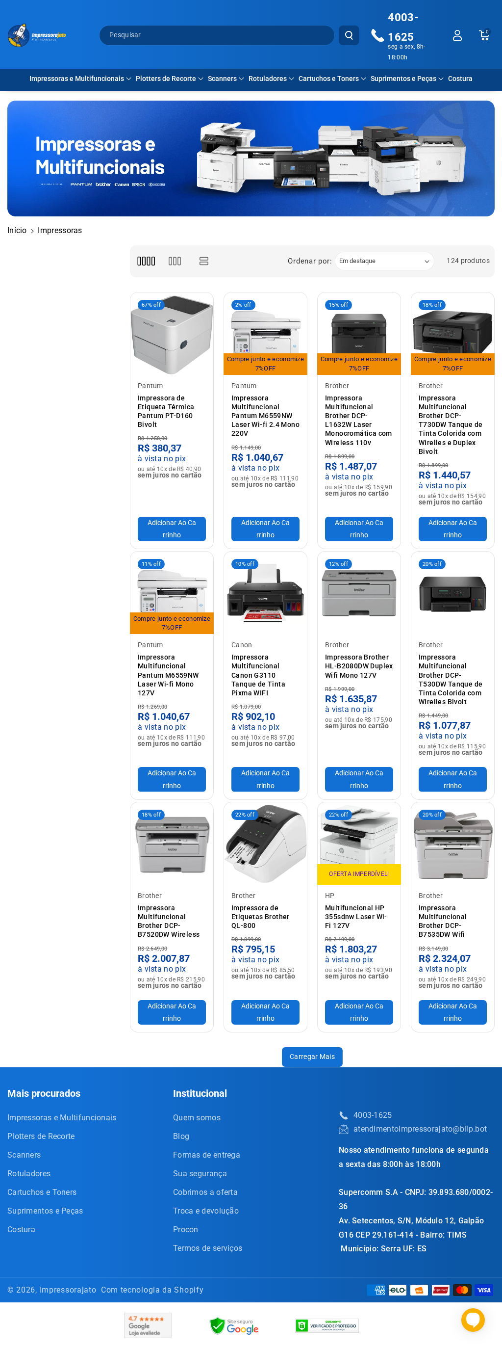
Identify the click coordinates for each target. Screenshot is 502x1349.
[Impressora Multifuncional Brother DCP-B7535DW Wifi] (452, 843)
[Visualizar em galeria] (175, 261)
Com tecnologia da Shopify (152, 1290)
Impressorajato (68, 1290)
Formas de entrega (206, 1155)
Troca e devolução (206, 1211)
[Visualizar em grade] (146, 261)
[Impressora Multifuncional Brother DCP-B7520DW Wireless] (171, 843)
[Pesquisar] (349, 35)
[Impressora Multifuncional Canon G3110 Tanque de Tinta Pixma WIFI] (265, 593)
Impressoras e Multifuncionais (76, 78)
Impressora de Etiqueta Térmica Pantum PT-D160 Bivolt (166, 411)
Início (17, 230)
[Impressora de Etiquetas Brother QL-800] (265, 843)
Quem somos (197, 1117)
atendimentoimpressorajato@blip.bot (420, 1129)
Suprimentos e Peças (403, 78)
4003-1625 (372, 1115)
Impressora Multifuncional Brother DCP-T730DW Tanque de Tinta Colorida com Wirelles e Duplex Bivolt (450, 424)
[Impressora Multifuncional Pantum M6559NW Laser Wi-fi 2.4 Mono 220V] (265, 333)
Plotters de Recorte (166, 78)
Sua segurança (200, 1173)
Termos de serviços (207, 1248)
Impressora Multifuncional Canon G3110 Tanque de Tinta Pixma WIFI (258, 675)
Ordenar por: (310, 261)
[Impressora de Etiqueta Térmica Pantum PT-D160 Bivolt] (171, 333)
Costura (21, 1229)
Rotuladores (268, 78)
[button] (80, 78)
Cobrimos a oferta (205, 1192)
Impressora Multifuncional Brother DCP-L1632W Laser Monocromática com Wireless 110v (358, 420)
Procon (186, 1229)
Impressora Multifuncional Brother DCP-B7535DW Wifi (443, 921)
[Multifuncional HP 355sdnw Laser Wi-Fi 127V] (359, 843)
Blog (181, 1136)
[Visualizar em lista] (204, 261)
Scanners (222, 78)
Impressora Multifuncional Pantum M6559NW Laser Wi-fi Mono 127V (168, 675)
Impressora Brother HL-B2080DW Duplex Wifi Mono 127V (359, 666)
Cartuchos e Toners (329, 78)
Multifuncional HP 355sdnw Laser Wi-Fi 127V (356, 916)
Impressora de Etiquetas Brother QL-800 (260, 916)
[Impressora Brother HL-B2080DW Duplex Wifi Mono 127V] (359, 593)
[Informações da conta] (457, 35)
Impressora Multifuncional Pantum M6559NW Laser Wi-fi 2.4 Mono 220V (265, 416)
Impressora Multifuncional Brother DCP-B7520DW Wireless (169, 921)
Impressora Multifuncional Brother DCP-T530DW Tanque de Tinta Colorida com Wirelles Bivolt (450, 679)
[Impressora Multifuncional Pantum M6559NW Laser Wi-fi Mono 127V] (171, 593)
